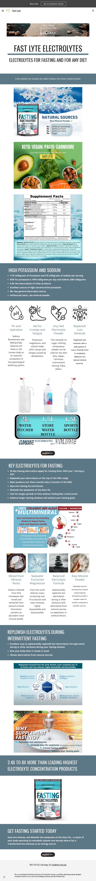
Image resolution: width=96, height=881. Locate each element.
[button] (3, 10)
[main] (48, 53)
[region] (48, 3)
